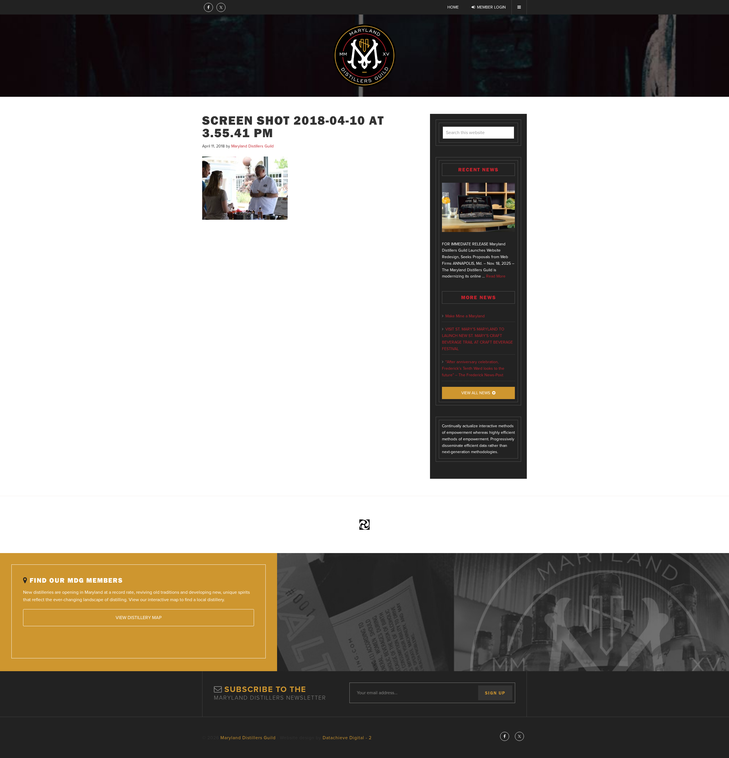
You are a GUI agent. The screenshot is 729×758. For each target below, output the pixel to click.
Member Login (491, 7)
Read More (495, 276)
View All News (475, 393)
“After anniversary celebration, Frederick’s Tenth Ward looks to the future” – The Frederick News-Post (473, 368)
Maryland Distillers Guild (364, 55)
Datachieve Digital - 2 (347, 738)
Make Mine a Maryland (465, 316)
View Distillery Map (138, 618)
